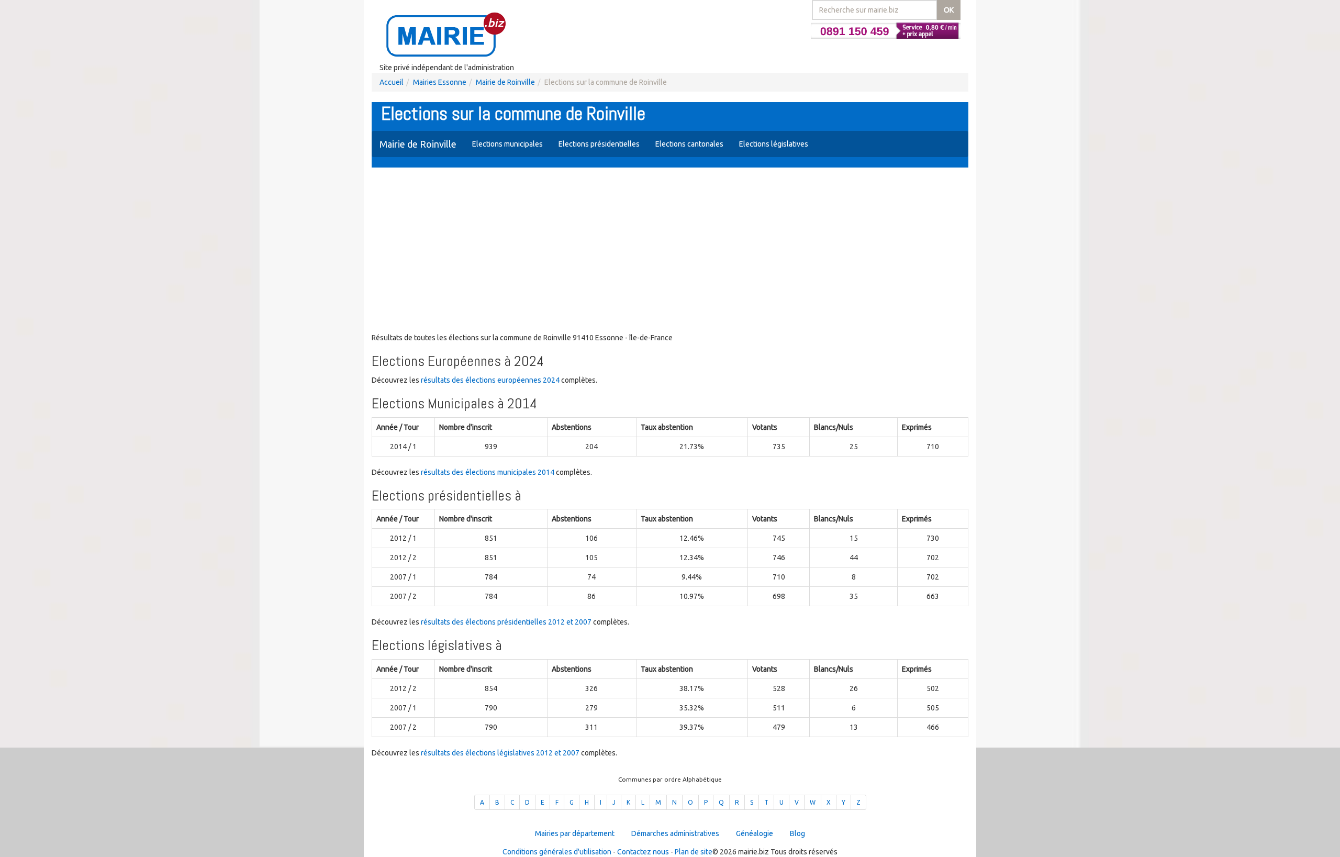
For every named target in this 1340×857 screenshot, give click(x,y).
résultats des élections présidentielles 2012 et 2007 (506, 622)
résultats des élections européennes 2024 (490, 380)
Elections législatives (773, 144)
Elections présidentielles (599, 144)
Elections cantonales (689, 144)
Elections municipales (507, 144)
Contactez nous (643, 852)
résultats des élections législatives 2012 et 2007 (500, 753)
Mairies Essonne (439, 82)
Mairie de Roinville (505, 82)
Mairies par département (575, 833)
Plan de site (693, 852)
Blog (797, 833)
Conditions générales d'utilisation (556, 852)
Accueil (391, 82)
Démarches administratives (675, 833)
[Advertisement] (670, 251)
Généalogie (754, 833)
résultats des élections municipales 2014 (487, 472)
